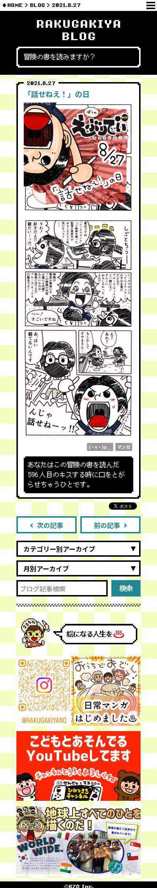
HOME (15, 5)
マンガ (123, 447)
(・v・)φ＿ (100, 447)
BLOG (37, 5)
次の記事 (50, 525)
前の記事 (107, 525)
